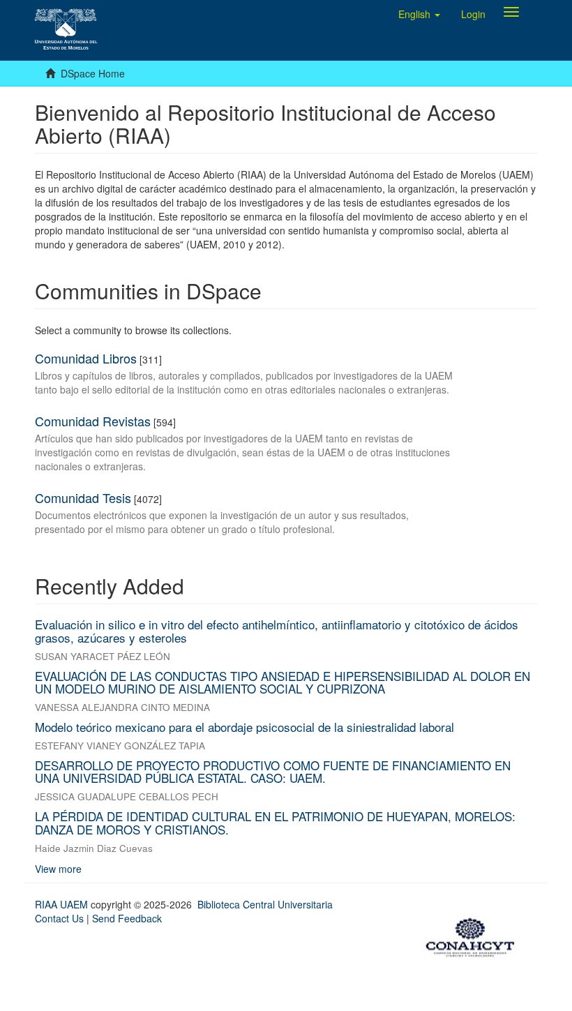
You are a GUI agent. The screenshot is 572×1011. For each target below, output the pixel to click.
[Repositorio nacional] (474, 935)
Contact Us (59, 918)
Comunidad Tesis (83, 497)
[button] (419, 14)
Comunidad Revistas (93, 421)
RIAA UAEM (63, 904)
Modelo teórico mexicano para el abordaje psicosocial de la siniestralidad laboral (244, 726)
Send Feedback (127, 918)
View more (58, 869)
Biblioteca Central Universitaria (265, 904)
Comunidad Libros (86, 358)
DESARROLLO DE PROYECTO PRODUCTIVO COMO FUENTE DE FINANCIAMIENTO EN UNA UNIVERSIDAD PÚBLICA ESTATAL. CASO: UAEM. (273, 771)
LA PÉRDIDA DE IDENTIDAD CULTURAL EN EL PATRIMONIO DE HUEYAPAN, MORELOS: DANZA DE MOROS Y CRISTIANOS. (275, 822)
